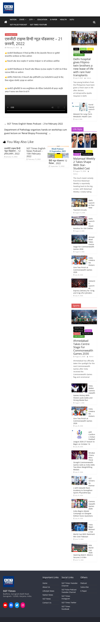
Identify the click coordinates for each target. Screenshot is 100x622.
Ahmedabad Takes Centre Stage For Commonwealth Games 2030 (83, 347)
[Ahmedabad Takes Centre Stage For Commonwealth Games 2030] (79, 236)
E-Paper (53, 19)
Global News (79, 328)
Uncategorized (11, 34)
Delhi (76, 49)
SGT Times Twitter (69, 602)
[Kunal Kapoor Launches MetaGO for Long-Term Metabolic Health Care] (79, 103)
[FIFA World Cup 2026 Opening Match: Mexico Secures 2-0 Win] (79, 544)
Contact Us (47, 602)
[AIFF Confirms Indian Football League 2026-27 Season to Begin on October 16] (79, 431)
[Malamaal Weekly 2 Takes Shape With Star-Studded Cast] (84, 135)
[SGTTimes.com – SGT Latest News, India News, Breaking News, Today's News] (5, 22)
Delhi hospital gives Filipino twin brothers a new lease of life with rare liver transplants (83, 67)
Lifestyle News (48, 591)
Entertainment (79, 151)
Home (45, 583)
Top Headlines (86, 52)
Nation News (48, 595)
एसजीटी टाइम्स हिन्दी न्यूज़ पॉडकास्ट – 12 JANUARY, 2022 (12, 151)
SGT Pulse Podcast (18, 24)
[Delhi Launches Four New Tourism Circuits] (79, 199)
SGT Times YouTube (38, 24)
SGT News (47, 599)
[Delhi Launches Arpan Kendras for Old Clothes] (79, 217)
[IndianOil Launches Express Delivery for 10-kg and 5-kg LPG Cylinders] (79, 280)
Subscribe (84, 587)
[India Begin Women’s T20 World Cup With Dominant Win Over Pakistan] (79, 523)
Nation (13, 19)
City (31, 19)
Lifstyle (77, 154)
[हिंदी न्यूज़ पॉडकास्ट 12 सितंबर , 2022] (58, 147)
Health (63, 19)
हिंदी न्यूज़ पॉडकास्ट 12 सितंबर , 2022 (58, 162)
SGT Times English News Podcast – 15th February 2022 (35, 152)
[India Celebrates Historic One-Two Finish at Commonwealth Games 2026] (79, 257)
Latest (90, 49)
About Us (46, 587)
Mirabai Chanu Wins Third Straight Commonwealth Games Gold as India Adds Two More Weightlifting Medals (84, 461)
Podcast (83, 583)
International (79, 331)
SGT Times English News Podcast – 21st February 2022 (33, 123)
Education (42, 19)
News (76, 52)
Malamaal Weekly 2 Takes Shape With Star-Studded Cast (84, 163)
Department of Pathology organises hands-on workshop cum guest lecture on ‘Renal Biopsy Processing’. (35, 131)
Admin (89, 78)
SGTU (72, 19)
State (21, 19)
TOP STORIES (79, 55)
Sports (77, 334)
